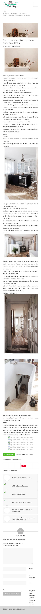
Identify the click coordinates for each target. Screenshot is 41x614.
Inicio (12, 13)
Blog (5, 11)
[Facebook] (23, 611)
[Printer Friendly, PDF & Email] (9, 454)
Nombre (31, 569)
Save (24, 466)
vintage (31, 454)
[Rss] (36, 611)
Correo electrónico (32, 577)
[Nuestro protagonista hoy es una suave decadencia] (20, 30)
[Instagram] (26, 611)
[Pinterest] (30, 611)
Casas (24, 13)
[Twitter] (33, 611)
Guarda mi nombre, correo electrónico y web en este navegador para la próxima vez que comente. (32, 598)
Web (30, 583)
